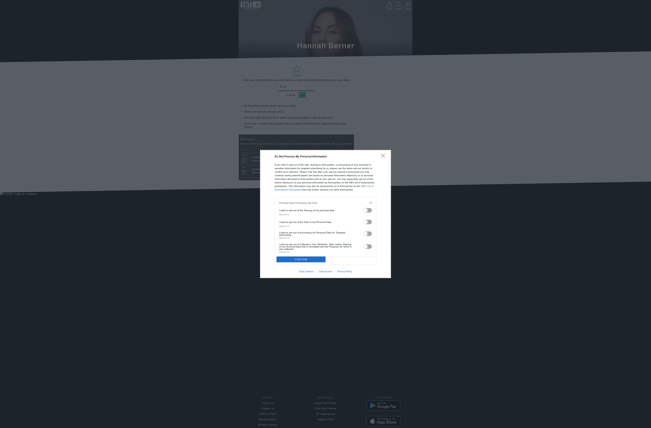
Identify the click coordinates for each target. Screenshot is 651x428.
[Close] (384, 157)
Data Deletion (306, 271)
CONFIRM (301, 259)
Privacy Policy (344, 271)
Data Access (325, 271)
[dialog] (325, 214)
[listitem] (325, 203)
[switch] (367, 210)
